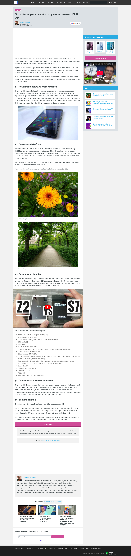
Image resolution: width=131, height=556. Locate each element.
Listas (85, 2)
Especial (52, 548)
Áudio (70, 2)
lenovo (59, 502)
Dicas (32, 2)
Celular (41, 2)
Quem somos (19, 548)
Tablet (50, 2)
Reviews (78, 2)
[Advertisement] (48, 42)
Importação (49, 502)
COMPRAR (48, 424)
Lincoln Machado (25, 22)
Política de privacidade (80, 548)
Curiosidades (63, 548)
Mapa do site (96, 548)
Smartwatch (60, 2)
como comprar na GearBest (51, 440)
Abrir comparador (100, 58)
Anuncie (30, 548)
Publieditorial (41, 548)
